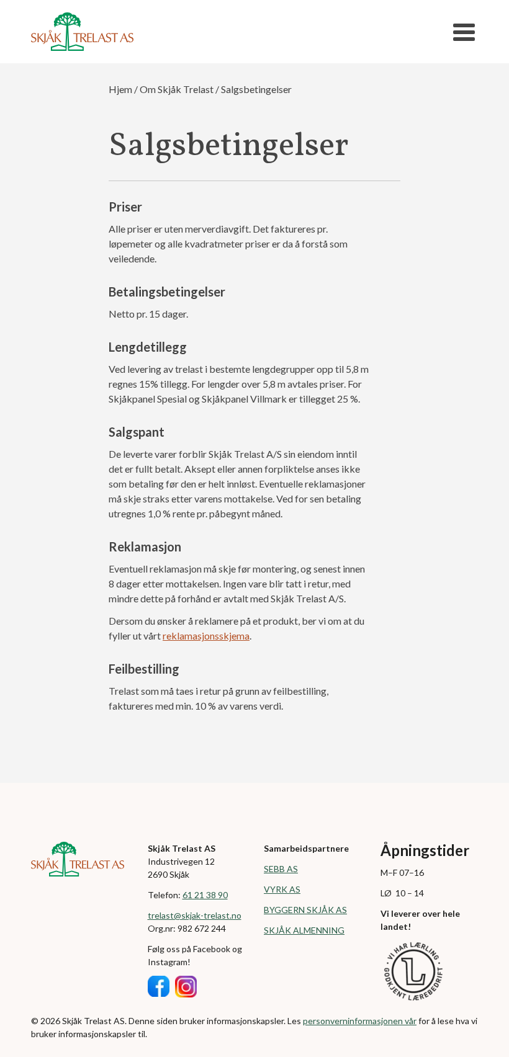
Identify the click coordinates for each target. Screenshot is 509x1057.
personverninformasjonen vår (360, 1020)
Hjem (120, 89)
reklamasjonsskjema (206, 635)
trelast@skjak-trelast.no (194, 915)
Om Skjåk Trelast (177, 89)
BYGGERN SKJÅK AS (305, 909)
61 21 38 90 (205, 895)
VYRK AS (282, 889)
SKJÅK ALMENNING (304, 930)
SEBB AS (281, 868)
